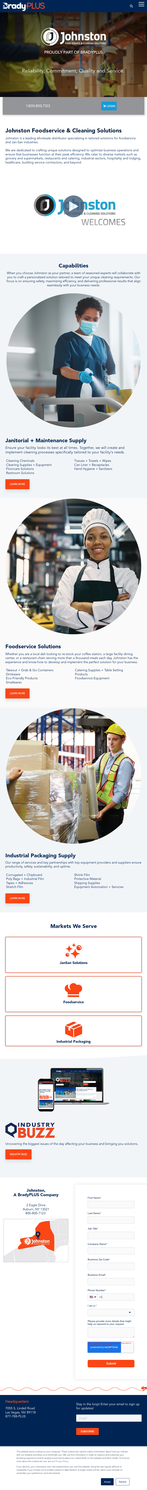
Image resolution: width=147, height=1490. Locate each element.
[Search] (131, 6)
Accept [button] (107, 1481)
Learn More (17, 484)
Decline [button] (122, 1481)
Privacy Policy (61, 1461)
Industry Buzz (18, 1154)
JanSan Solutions (73, 963)
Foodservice (73, 1002)
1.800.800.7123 (38, 106)
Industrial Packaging (73, 1041)
